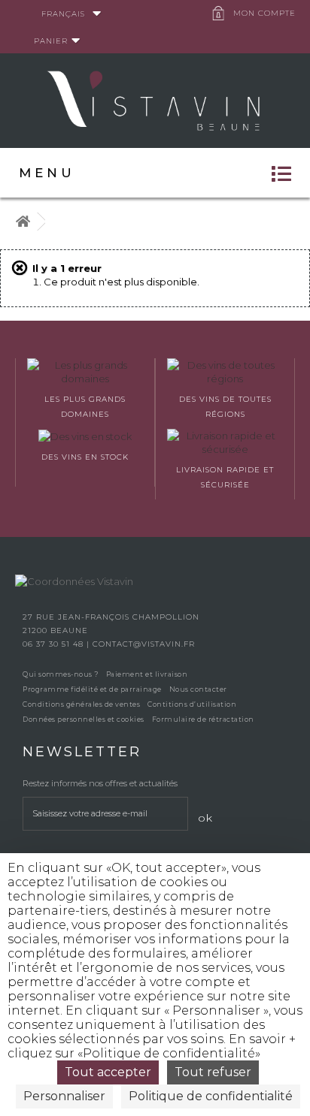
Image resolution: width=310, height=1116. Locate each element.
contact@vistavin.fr (144, 644)
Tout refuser (213, 1072)
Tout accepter (108, 1072)
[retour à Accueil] (22, 222)
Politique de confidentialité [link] (211, 1096)
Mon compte (264, 13)
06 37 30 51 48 (55, 644)
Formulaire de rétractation (203, 719)
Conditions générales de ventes (81, 704)
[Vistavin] (155, 99)
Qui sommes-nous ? (61, 674)
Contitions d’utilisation (191, 704)
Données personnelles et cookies (83, 719)
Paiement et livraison (147, 674)
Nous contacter (198, 689)
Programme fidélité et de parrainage (92, 689)
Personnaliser (64, 1096)
